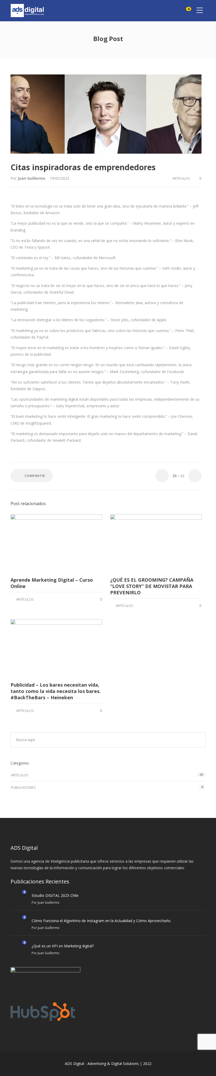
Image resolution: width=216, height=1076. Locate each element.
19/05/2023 (59, 178)
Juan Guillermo (32, 178)
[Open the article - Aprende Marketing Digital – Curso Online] (56, 543)
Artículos (181, 178)
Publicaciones (23, 787)
